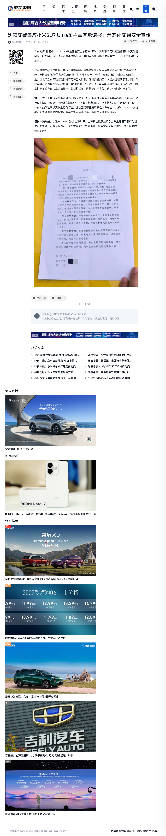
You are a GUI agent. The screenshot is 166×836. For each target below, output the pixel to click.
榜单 (114, 9)
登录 (145, 9)
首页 (44, 9)
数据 (124, 9)
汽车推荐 (11, 521)
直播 (85, 9)
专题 (104, 9)
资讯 (53, 9)
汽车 (63, 9)
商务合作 (16, 81)
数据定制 (16, 89)
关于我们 (16, 97)
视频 (95, 9)
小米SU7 (148, 41)
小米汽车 (130, 41)
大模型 (75, 9)
